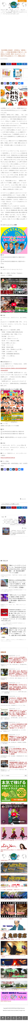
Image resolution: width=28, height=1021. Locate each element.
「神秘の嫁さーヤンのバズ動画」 (17, 803)
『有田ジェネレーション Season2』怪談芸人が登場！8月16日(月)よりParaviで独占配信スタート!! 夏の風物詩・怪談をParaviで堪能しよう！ (17, 598)
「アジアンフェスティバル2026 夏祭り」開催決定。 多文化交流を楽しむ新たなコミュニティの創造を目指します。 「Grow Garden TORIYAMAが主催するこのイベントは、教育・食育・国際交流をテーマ (18, 660)
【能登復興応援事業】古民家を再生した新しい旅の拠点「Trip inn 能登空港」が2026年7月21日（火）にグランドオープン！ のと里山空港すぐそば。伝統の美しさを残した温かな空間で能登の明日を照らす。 (18, 765)
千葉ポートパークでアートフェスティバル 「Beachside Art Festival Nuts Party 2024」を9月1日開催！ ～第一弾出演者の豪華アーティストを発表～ (17, 569)
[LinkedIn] (19, 64)
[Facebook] (8, 64)
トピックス (23, 498)
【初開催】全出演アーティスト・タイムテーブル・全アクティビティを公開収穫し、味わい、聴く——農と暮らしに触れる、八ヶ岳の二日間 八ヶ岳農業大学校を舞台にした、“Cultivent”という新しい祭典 (18, 713)
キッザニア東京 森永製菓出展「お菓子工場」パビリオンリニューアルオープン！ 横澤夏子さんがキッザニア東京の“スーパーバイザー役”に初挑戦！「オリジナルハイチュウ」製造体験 (18, 751)
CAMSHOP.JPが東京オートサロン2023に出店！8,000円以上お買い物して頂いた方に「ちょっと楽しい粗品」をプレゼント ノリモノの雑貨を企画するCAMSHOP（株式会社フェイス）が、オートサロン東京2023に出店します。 (13, 615)
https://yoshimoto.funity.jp (8, 457)
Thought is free (22, 1010)
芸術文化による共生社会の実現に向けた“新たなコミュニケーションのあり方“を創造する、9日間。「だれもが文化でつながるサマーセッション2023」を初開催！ (17, 583)
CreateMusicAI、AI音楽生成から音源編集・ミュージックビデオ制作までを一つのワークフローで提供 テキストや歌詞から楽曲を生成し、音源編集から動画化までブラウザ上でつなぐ (18, 700)
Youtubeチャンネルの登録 (7, 824)
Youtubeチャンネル (5, 803)
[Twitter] (3, 64)
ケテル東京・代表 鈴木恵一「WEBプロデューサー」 (12, 889)
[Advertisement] (14, 31)
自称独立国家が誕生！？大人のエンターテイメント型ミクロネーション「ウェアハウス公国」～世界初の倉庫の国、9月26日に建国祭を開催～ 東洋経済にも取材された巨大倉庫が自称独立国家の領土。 (18, 687)
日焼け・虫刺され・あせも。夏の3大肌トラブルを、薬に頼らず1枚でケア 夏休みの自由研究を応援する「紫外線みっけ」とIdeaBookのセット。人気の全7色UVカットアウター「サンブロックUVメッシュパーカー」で (18, 673)
